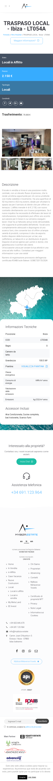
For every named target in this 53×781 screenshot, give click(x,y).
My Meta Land (14, 602)
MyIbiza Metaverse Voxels (35, 585)
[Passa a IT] (26, 541)
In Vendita (12, 568)
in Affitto (12, 572)
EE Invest (12, 606)
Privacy (34, 603)
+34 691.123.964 (26, 492)
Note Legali (36, 608)
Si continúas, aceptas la (24, 727)
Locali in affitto (17, 591)
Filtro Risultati (16, 35)
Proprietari (35, 568)
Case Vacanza (14, 576)
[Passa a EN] (31, 541)
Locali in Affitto (12, 62)
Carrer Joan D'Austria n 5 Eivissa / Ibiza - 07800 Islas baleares (21, 638)
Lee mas (32, 777)
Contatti (34, 577)
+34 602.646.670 (17, 623)
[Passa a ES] (21, 541)
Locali (11, 587)
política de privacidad (33, 727)
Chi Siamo (35, 564)
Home (11, 564)
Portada (6, 35)
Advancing (35, 573)
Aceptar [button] (22, 777)
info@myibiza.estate (19, 631)
